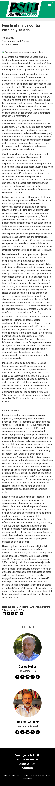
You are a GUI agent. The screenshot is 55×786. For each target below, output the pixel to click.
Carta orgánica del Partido (27, 755)
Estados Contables (27, 763)
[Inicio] (24, 9)
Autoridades (27, 768)
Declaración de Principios (27, 759)
